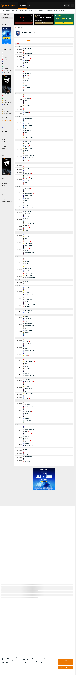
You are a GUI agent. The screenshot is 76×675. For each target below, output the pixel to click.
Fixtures (35, 39)
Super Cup (4, 24)
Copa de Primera (6, 17)
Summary (17, 39)
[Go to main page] (9, 5)
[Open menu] (72, 5)
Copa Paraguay (5, 22)
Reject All (66, 663)
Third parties (11, 670)
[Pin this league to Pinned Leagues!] (34, 32)
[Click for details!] (44, 49)
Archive (48, 39)
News (23, 39)
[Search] (65, 5)
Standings (41, 39)
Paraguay (19, 27)
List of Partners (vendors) (37, 664)
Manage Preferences (65, 667)
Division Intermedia (6, 19)
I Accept (65, 660)
